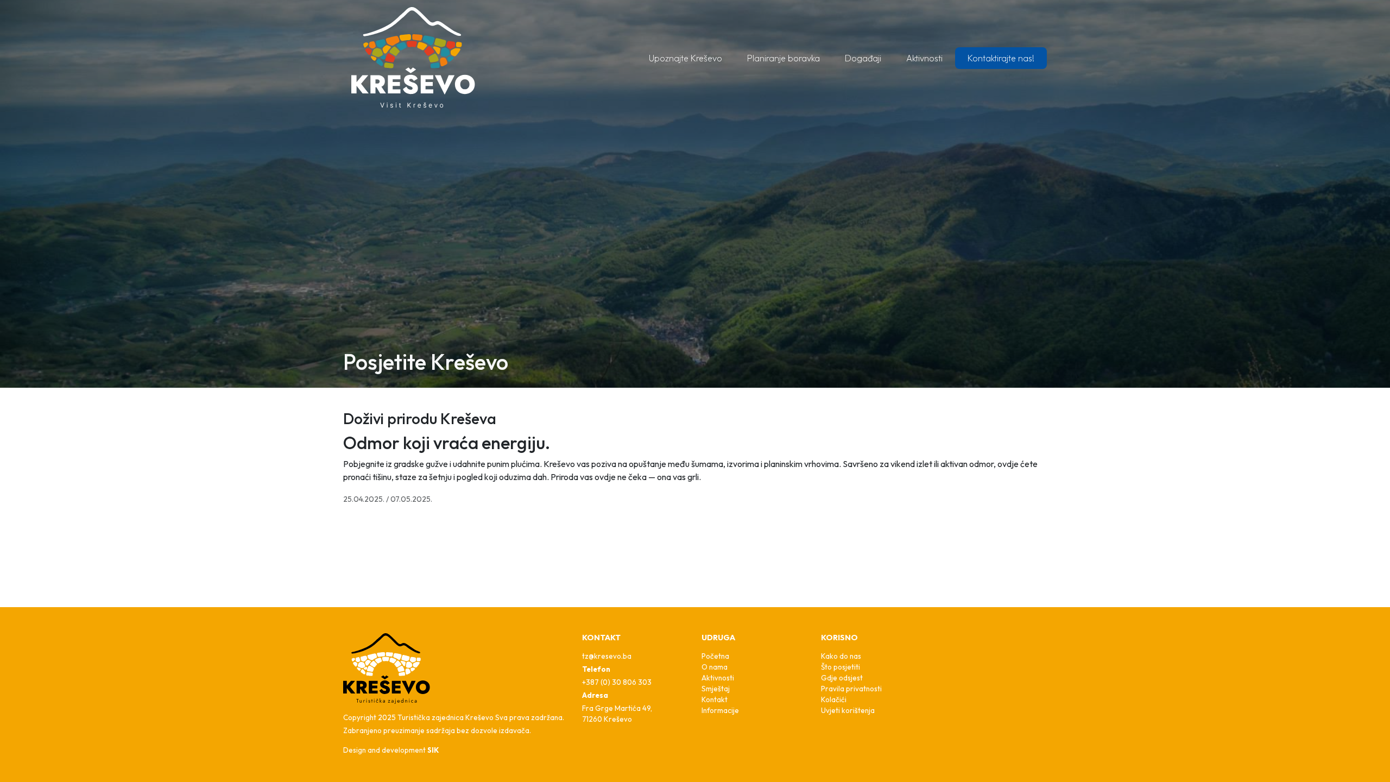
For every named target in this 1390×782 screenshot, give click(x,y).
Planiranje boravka (783, 58)
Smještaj (716, 688)
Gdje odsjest (842, 677)
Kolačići (833, 699)
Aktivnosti (924, 58)
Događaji (863, 58)
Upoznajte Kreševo (685, 58)
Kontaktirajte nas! (1001, 58)
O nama (715, 667)
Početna (715, 656)
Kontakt (715, 699)
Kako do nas (841, 656)
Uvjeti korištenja (848, 710)
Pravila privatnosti (851, 688)
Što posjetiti (840, 667)
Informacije (720, 710)
